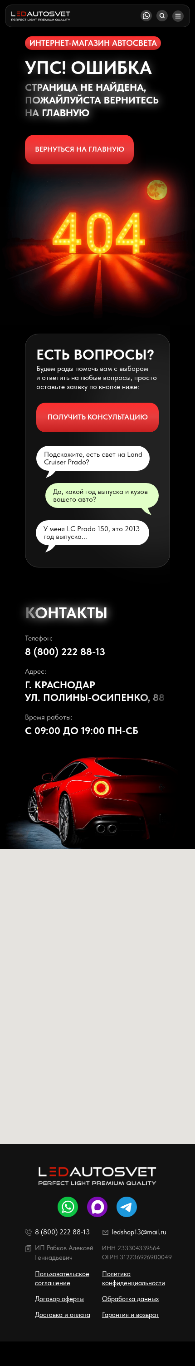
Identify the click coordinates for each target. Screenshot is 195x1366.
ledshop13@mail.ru (139, 1232)
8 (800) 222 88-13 (65, 651)
